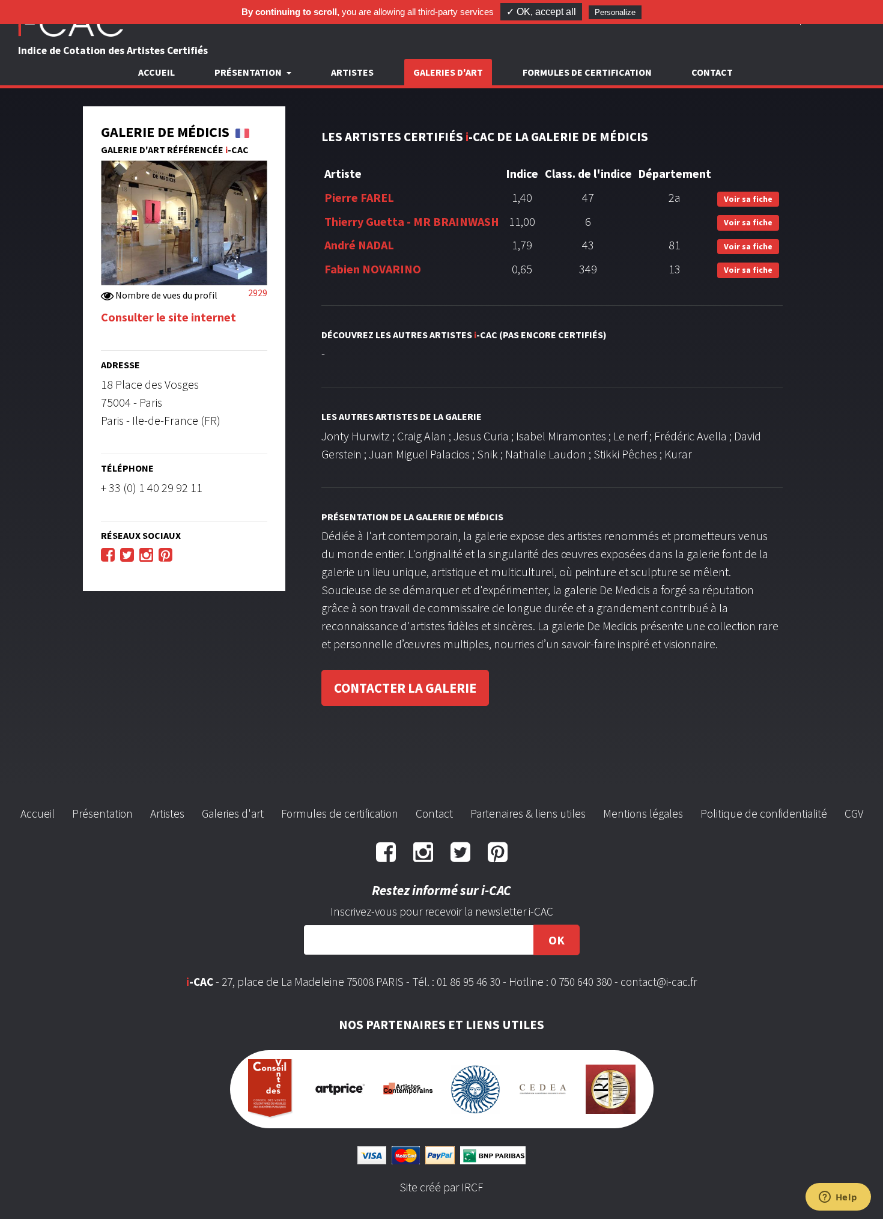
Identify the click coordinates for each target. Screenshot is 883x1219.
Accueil (156, 72)
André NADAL (359, 244)
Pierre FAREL (359, 197)
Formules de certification (587, 72)
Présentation (102, 813)
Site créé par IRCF (441, 1187)
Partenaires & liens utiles (528, 813)
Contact (712, 72)
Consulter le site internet (168, 316)
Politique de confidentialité (763, 813)
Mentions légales (643, 813)
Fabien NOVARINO (372, 268)
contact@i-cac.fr (659, 981)
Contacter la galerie (405, 687)
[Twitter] (127, 554)
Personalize (615, 12)
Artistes (352, 72)
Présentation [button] (249, 72)
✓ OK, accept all (541, 12)
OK (556, 939)
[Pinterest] (165, 554)
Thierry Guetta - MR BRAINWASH (411, 221)
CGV (854, 813)
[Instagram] (146, 554)
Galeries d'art (448, 72)
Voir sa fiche (748, 198)
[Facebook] (108, 554)
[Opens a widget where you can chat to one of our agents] (838, 1198)
